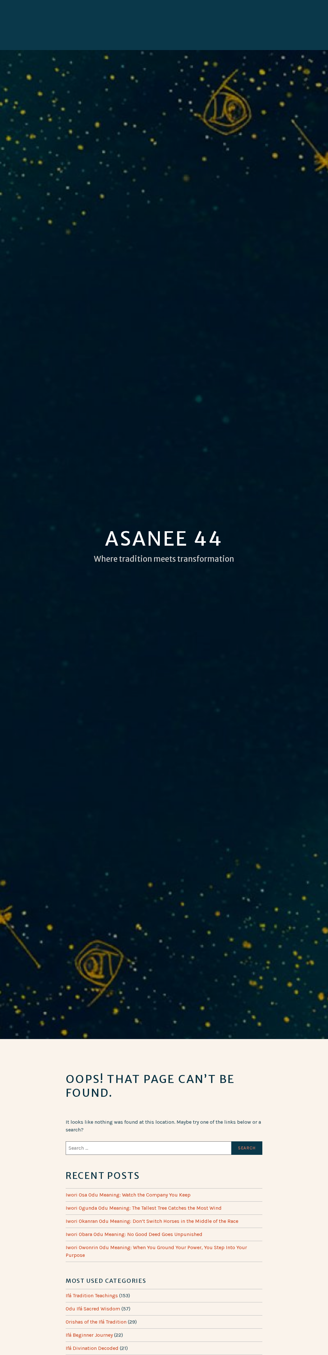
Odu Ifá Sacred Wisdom (93, 1309)
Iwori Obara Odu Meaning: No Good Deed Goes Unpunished (134, 1234)
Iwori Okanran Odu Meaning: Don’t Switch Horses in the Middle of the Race (152, 1221)
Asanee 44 (164, 539)
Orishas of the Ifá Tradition (96, 1322)
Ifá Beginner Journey (89, 1335)
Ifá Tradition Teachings (92, 1295)
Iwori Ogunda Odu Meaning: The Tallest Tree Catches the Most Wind (144, 1208)
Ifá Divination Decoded (92, 1348)
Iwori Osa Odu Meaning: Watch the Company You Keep (128, 1195)
